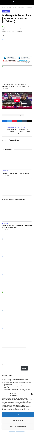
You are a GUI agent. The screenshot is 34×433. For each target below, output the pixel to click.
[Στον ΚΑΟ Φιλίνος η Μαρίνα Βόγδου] (17, 186)
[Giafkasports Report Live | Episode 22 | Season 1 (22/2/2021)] (17, 47)
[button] (31, 394)
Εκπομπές (20, 115)
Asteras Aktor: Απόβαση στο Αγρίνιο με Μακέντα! (17, 389)
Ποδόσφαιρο (6, 11)
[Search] (31, 3)
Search (4, 365)
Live (15, 115)
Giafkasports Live (7, 115)
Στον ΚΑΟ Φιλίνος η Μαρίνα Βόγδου (13, 199)
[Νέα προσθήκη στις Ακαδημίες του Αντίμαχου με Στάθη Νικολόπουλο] (17, 213)
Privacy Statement (20, 431)
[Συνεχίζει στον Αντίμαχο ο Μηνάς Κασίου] (17, 160)
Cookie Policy (12, 431)
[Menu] (3, 3)
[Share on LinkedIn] (16, 35)
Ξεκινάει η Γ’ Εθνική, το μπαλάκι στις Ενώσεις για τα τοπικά (24, 131)
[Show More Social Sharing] (19, 35)
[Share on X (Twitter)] (11, 35)
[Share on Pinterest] (13, 35)
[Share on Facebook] (8, 35)
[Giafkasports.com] (17, 2)
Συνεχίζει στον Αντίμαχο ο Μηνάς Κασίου (15, 173)
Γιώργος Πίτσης (10, 28)
